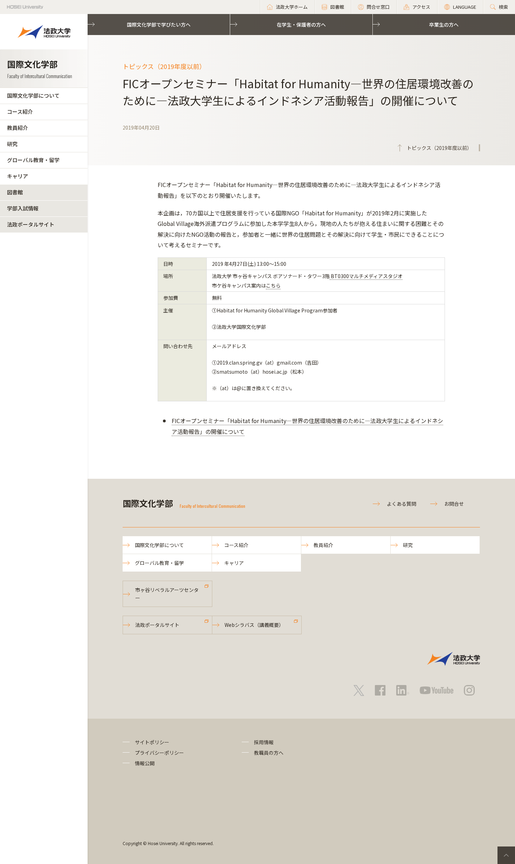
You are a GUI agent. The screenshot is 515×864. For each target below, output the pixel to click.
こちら (273, 285)
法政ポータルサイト (30, 224)
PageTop (506, 855)
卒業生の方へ (444, 24)
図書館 (15, 192)
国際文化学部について (33, 95)
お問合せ (454, 503)
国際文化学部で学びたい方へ (159, 24)
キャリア (17, 176)
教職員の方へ (268, 752)
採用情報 (264, 742)
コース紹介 (20, 111)
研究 (12, 143)
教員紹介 (17, 127)
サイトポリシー (152, 742)
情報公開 (144, 763)
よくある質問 (401, 503)
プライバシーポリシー (159, 752)
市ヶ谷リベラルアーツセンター (167, 593)
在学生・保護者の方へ (301, 24)
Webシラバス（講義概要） (254, 624)
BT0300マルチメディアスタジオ (366, 275)
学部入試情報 (23, 208)
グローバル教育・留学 (33, 160)
